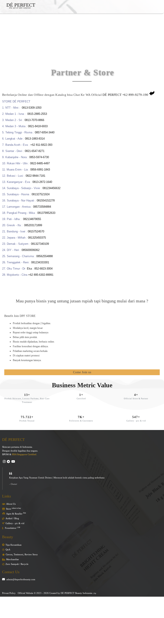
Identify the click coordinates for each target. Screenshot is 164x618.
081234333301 (40, 262)
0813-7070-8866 (34, 120)
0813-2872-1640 (42, 182)
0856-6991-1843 (40, 169)
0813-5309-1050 (31, 107)
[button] (20, 24)
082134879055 (32, 219)
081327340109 (40, 243)
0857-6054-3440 (44, 132)
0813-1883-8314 (35, 138)
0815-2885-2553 (37, 113)
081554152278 (46, 200)
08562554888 (44, 256)
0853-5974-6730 (39, 157)
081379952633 (46, 212)
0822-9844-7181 (35, 175)
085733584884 (42, 206)
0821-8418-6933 (38, 126)
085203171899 (33, 225)
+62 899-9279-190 (135, 94)
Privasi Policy (9, 593)
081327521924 (41, 194)
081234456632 (51, 188)
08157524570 (36, 231)
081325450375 (37, 237)
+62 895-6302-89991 (40, 274)
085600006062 (31, 250)
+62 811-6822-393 (41, 144)
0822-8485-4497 (40, 163)
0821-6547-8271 (35, 151)
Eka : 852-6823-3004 (40, 268)
